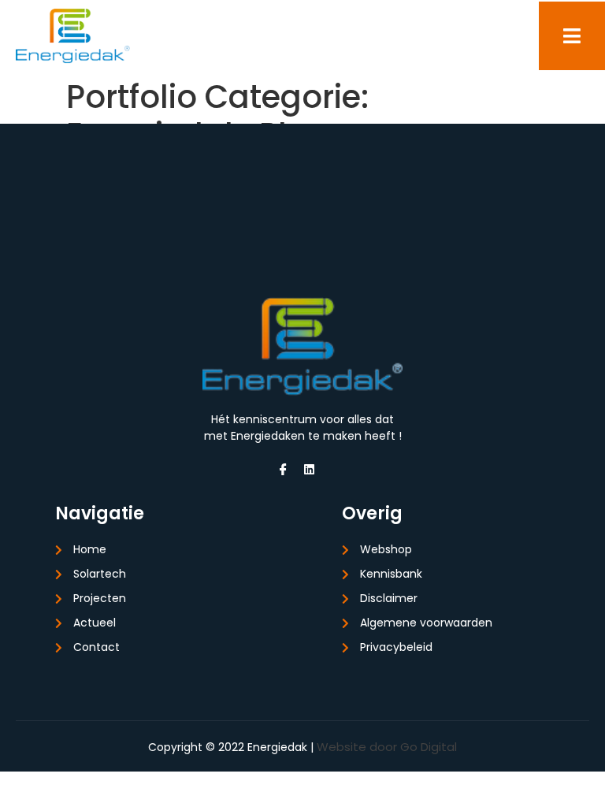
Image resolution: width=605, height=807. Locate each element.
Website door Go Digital (387, 746)
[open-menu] (572, 36)
